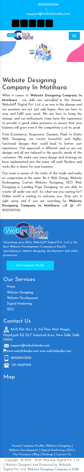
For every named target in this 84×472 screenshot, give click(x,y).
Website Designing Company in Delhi (52, 469)
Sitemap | (48, 454)
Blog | (37, 454)
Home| (16, 446)
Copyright (11, 460)
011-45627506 (21, 365)
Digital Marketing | (53, 450)
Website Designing (19, 292)
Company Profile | (33, 446)
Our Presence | (23, 454)
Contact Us (63, 454)
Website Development (22, 298)
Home (10, 286)
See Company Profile (30, 265)
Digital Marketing (19, 303)
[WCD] (29, 35)
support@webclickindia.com (47, 14)
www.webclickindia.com (55, 351)
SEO (10, 309)
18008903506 (48, 4)
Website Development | (24, 450)
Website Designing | (59, 446)
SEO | (71, 450)
